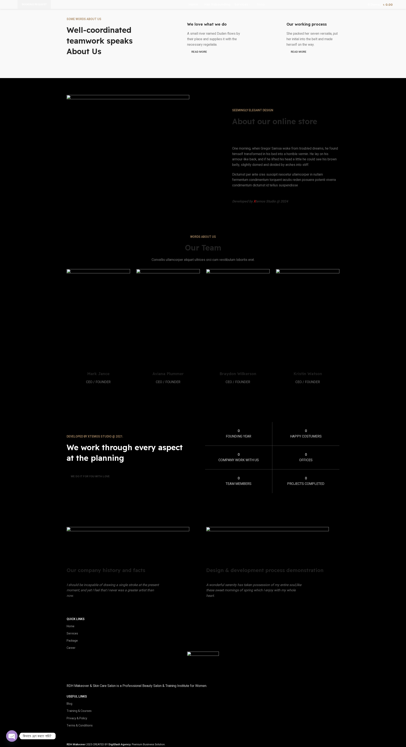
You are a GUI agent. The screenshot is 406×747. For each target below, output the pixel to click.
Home (70, 626)
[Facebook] (72, 734)
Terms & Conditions (80, 725)
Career (71, 648)
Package (72, 640)
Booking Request (34, 4)
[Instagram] (83, 734)
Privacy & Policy (77, 718)
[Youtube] (94, 734)
